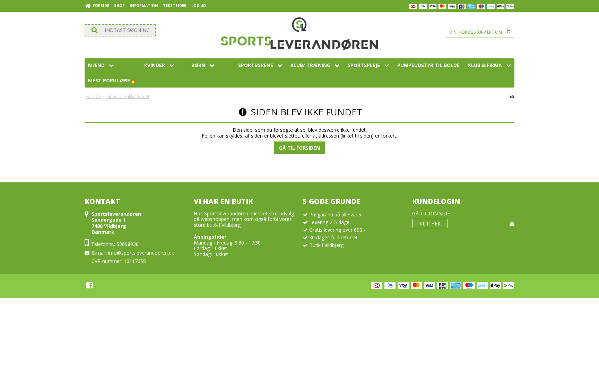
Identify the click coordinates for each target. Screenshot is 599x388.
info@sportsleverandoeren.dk (141, 252)
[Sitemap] (512, 224)
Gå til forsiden (299, 148)
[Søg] (120, 30)
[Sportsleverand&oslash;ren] (299, 33)
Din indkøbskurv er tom (475, 32)
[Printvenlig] (511, 96)
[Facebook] (89, 285)
